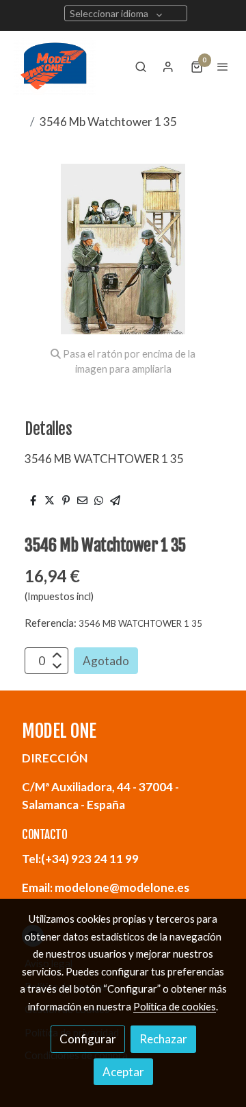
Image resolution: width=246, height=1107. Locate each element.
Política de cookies (174, 1006)
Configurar (87, 1039)
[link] (55, 66)
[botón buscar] (140, 66)
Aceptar (123, 1072)
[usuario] (168, 66)
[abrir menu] (222, 66)
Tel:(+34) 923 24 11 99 (80, 858)
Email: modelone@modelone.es (105, 887)
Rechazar (163, 1039)
